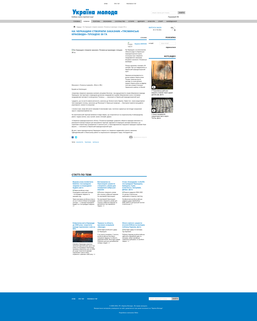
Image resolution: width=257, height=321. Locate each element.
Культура (151, 21)
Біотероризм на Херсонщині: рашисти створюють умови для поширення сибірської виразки (106, 185)
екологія (80, 142)
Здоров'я (140, 21)
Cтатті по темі (81, 174)
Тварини (88, 142)
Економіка (107, 21)
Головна (76, 21)
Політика (96, 21)
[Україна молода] (94, 12)
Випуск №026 (155, 28)
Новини (86, 21)
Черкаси (96, 142)
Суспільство (120, 21)
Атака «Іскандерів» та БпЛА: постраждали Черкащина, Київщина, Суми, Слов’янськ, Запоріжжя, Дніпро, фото (133, 185)
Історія (131, 21)
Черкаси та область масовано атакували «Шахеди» (105, 225)
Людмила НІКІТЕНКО (141, 44)
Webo (136, 312)
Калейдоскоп (171, 21)
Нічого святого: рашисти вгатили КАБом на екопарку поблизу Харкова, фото (133, 225)
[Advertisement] (109, 157)
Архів (105, 3)
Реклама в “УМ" (131, 3)
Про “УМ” (117, 3)
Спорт (160, 21)
